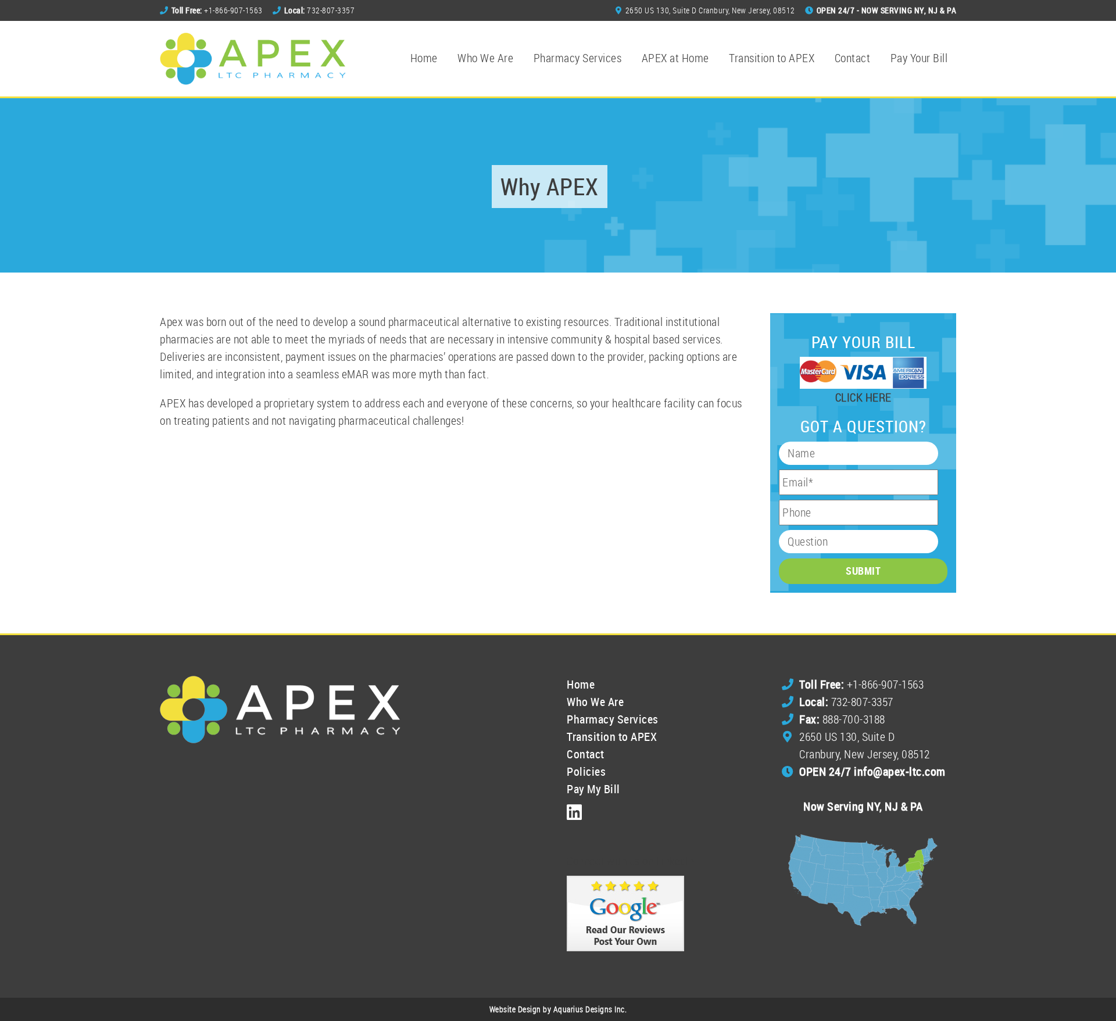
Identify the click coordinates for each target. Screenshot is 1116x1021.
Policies (586, 771)
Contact (853, 58)
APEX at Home (675, 58)
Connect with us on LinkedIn (631, 861)
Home (424, 58)
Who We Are (485, 58)
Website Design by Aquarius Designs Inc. (558, 1009)
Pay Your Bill (919, 58)
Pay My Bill (593, 789)
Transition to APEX (771, 58)
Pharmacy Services (578, 58)
